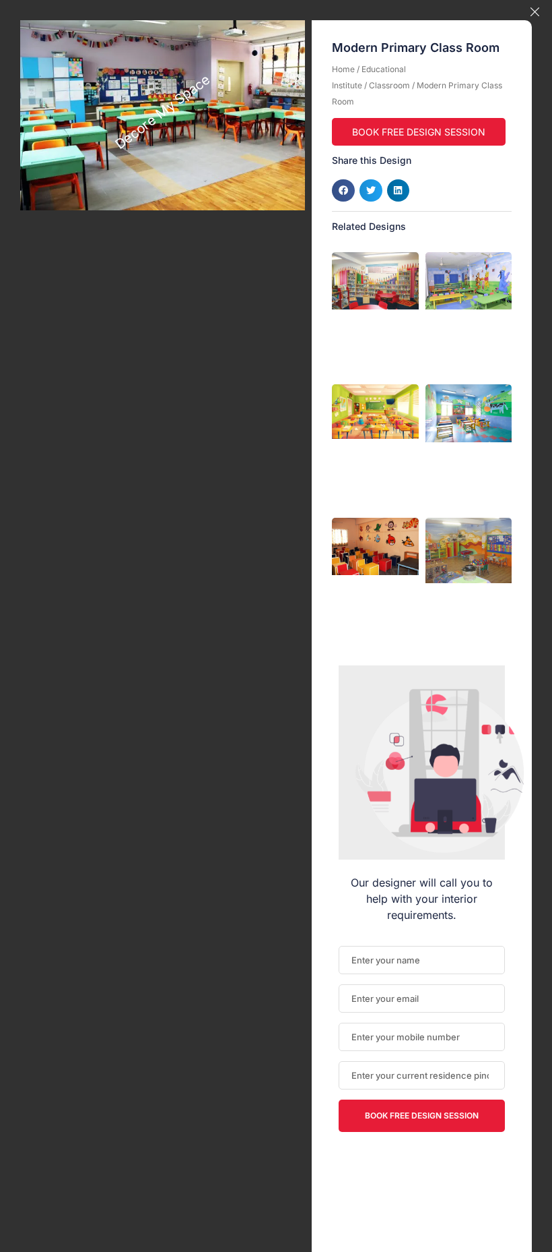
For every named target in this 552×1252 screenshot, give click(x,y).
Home (343, 69)
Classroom (389, 85)
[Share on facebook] (343, 190)
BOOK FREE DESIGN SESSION (418, 132)
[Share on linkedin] (398, 190)
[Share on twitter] (370, 190)
